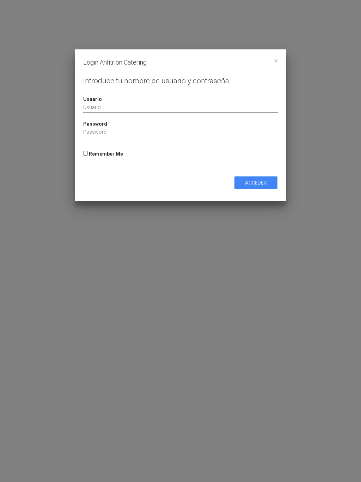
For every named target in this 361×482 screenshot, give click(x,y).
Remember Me (105, 154)
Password (95, 124)
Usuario (92, 99)
